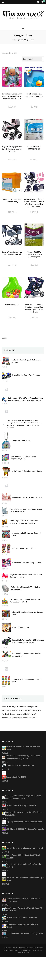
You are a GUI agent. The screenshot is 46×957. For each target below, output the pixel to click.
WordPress (25, 953)
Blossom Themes (27, 950)
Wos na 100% (23, 13)
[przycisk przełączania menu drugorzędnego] (3, 2)
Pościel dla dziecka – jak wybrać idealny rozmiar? (19, 714)
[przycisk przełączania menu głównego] (23, 28)
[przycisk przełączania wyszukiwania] (38, 2)
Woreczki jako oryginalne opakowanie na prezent (19, 707)
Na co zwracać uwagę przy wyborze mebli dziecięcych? (21, 710)
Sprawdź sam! (12, 82)
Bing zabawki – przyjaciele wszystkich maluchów (19, 718)
